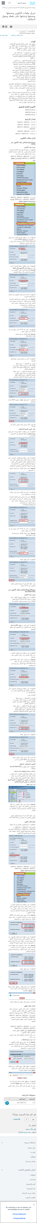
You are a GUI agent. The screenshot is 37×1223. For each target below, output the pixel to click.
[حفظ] (12, 26)
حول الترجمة (4, 35)
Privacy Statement (19, 1214)
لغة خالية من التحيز (17, 35)
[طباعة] (3, 26)
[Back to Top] (7, 1103)
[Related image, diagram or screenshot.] (24, 195)
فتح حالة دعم (31, 1129)
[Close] (34, 1204)
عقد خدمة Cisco (25, 1132)
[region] (18, 1212)
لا (26, 1119)
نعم (33, 1119)
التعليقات (16, 1119)
